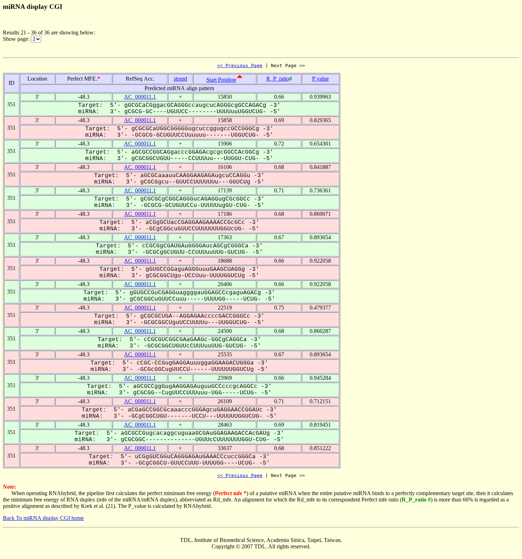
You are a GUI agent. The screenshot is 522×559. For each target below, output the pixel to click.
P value (320, 79)
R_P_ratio (277, 79)
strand (180, 79)
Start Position (221, 80)
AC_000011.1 (140, 97)
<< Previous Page (239, 65)
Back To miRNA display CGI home (43, 518)
